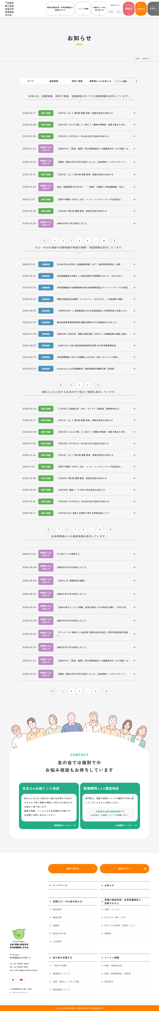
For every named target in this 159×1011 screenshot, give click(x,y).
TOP (137, 58)
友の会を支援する (62, 957)
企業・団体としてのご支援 (66, 981)
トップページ (60, 885)
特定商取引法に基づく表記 (22, 989)
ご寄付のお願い (60, 965)
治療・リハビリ (112, 909)
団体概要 (57, 909)
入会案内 (57, 941)
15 (104, 240)
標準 (111, 11)
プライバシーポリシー (20, 992)
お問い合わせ (72, 868)
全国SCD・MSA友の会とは (99, 8)
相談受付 (109, 981)
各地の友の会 (59, 933)
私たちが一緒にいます (116, 917)
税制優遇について (61, 989)
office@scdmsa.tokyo (26, 970)
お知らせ (109, 885)
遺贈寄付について (61, 973)
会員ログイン (124, 868)
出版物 (56, 925)
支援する (128, 8)
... (96, 240)
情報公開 (57, 917)
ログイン (153, 8)
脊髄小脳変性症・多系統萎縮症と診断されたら (60, 8)
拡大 (119, 11)
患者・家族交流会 (113, 965)
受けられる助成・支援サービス (120, 925)
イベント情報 (83, 8)
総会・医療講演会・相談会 (118, 973)
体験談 (108, 933)
